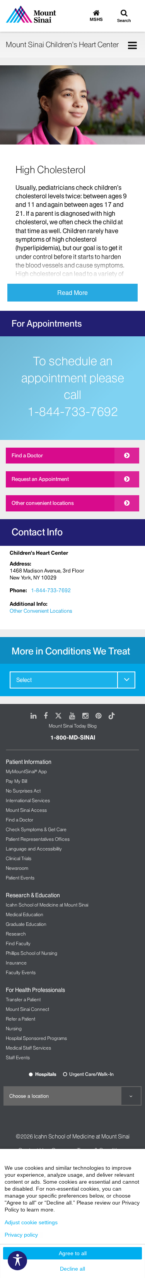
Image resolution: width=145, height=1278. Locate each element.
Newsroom (17, 868)
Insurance (16, 963)
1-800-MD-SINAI (72, 737)
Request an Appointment (40, 479)
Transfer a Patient (23, 999)
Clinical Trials (18, 858)
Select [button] (24, 679)
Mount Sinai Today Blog (73, 726)
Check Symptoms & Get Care (36, 829)
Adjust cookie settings (31, 1222)
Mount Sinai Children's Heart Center (62, 44)
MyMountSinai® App (26, 771)
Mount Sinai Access (26, 810)
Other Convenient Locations (41, 611)
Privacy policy (21, 1235)
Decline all (72, 1269)
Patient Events (20, 878)
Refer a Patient (20, 1019)
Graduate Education (26, 924)
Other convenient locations (43, 503)
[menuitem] (72, 679)
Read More (72, 292)
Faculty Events (21, 972)
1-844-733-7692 (72, 411)
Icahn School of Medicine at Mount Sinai (47, 905)
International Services (28, 800)
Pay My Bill (16, 781)
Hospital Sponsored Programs (36, 1038)
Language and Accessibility (34, 849)
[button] (126, 679)
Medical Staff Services (28, 1048)
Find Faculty (18, 943)
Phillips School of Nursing (31, 953)
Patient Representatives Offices (38, 839)
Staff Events (18, 1057)
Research (16, 934)
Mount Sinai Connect (27, 1009)
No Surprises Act (23, 791)
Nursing (14, 1028)
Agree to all (73, 1253)
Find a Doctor (27, 455)
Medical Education (24, 914)
